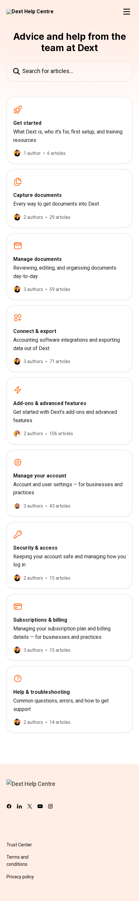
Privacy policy (20, 876)
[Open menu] (127, 12)
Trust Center (19, 844)
